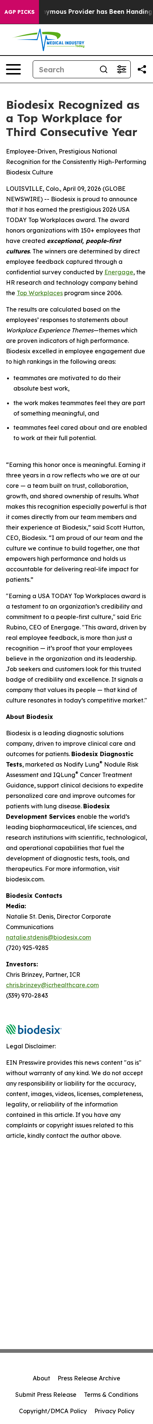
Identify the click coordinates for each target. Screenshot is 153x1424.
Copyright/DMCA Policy (53, 1411)
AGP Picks (19, 12)
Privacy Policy (114, 1411)
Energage (118, 272)
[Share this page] (142, 69)
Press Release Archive (89, 1378)
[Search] (104, 69)
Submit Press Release (45, 1394)
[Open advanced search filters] (121, 69)
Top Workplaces (40, 293)
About (41, 1378)
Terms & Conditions (111, 1394)
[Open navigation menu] (13, 69)
